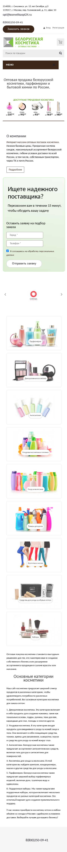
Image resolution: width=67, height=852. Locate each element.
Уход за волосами (35, 489)
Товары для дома (35, 526)
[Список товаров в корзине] (61, 45)
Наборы (35, 637)
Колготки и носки (35, 563)
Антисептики (35, 415)
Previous (5, 294)
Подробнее (15, 169)
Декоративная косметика (35, 379)
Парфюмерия (35, 342)
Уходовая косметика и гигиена (35, 452)
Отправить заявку (24, 263)
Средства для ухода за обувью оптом (35, 600)
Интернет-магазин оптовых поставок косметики (33, 142)
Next (61, 294)
